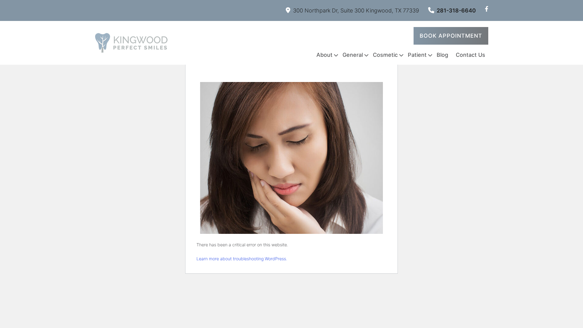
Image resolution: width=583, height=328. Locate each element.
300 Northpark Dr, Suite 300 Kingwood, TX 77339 (356, 10)
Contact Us (470, 55)
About (324, 55)
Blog (442, 55)
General (353, 55)
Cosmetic (385, 55)
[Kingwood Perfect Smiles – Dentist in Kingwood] (131, 43)
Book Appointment (451, 35)
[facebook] (486, 9)
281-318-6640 (456, 10)
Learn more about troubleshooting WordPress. (241, 258)
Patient (417, 55)
